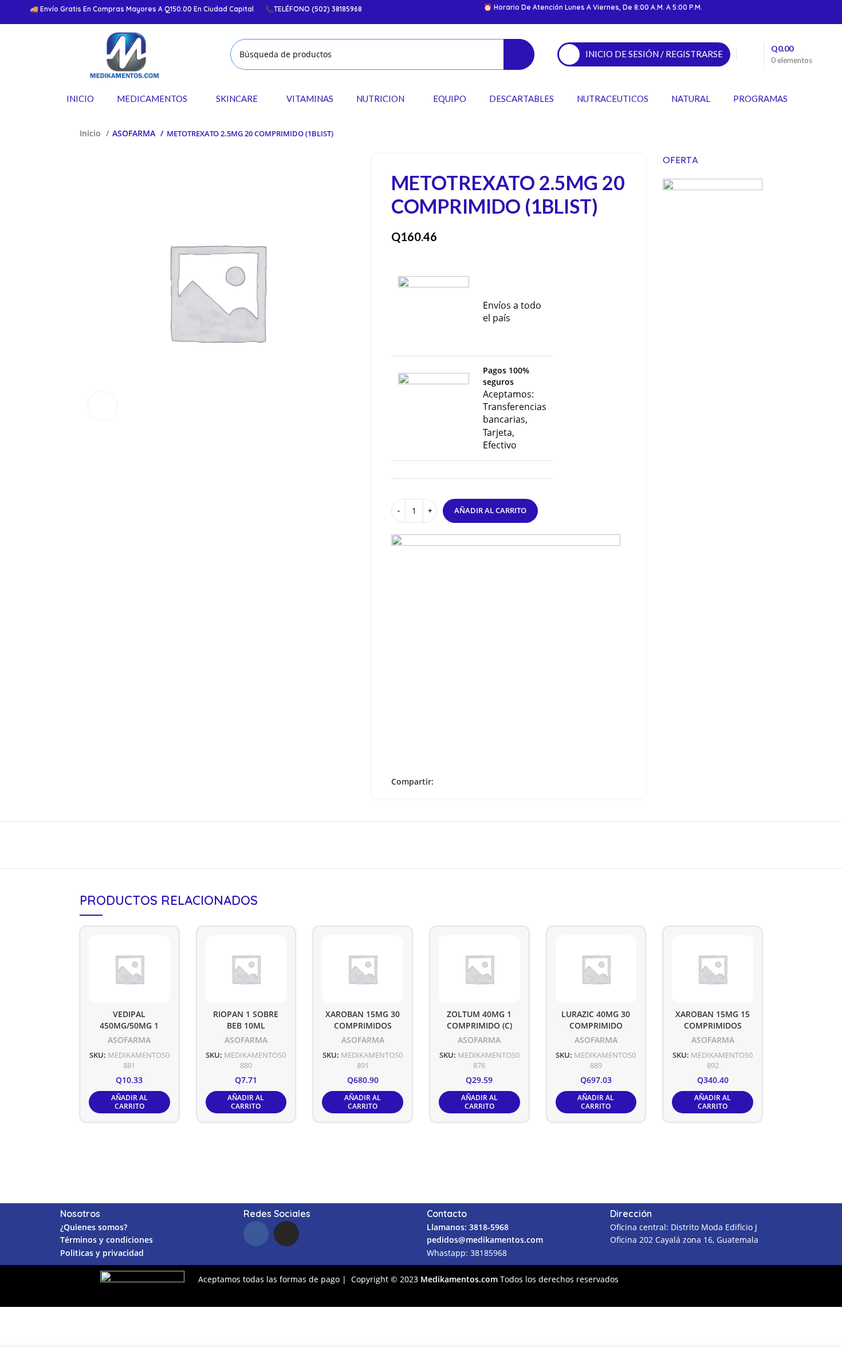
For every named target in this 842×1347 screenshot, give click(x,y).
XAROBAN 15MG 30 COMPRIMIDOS (362, 1020)
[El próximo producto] (756, 133)
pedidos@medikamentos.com (485, 1239)
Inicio (91, 133)
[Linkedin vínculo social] (469, 782)
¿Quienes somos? (93, 1227)
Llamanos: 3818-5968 (468, 1227)
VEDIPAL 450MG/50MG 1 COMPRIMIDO (129, 1026)
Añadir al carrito (490, 510)
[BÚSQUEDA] (518, 54)
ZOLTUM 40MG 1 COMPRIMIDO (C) (479, 1020)
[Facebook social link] (443, 782)
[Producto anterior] (733, 133)
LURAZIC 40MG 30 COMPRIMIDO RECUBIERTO (595, 1026)
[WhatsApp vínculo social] (482, 782)
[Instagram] (286, 1233)
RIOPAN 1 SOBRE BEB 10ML (245, 1020)
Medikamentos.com (460, 1279)
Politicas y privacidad (102, 1252)
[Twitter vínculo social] (456, 782)
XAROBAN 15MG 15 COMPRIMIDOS (712, 1020)
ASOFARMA (135, 133)
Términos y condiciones (106, 1239)
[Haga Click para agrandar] (102, 406)
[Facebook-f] (256, 1233)
